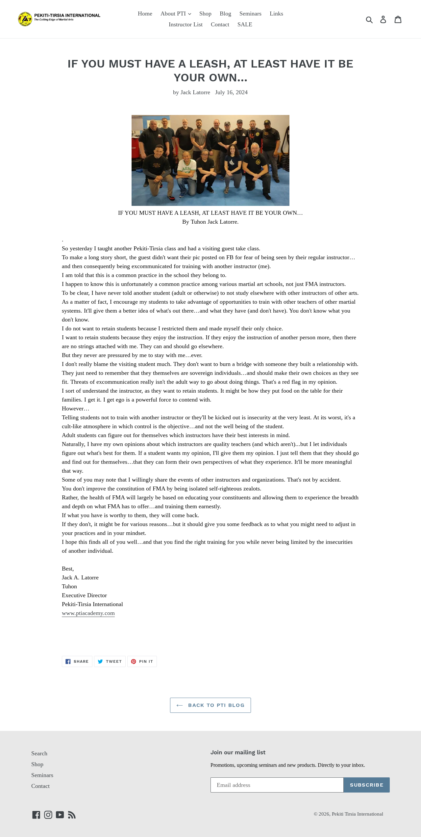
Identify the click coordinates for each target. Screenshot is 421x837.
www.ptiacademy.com (88, 613)
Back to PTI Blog (215, 705)
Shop (205, 13)
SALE (244, 24)
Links (276, 13)
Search (39, 753)
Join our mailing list (237, 752)
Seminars (250, 13)
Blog (225, 13)
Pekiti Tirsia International (357, 814)
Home (145, 13)
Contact (220, 24)
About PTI (174, 13)
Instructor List (186, 24)
